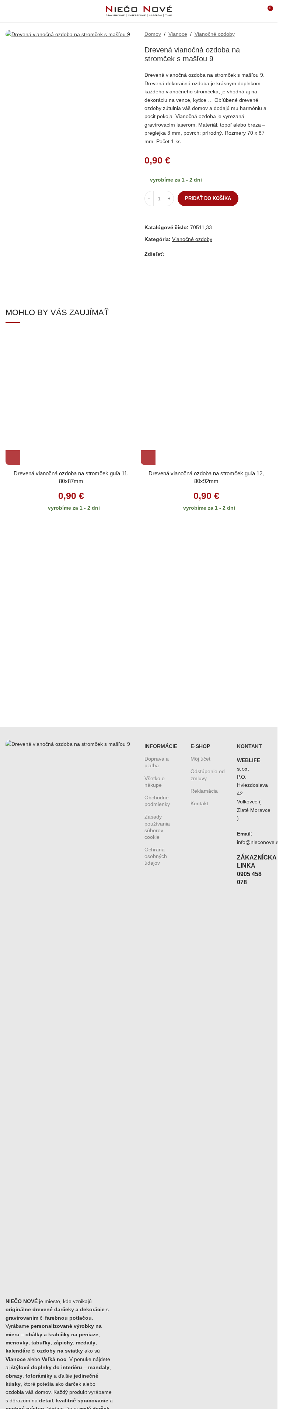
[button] (13, 457)
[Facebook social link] (169, 254)
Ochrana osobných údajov (155, 856)
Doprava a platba (156, 762)
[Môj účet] (253, 11)
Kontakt (199, 803)
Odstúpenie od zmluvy (208, 774)
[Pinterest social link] (186, 254)
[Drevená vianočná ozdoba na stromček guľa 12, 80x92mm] (206, 399)
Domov (152, 34)
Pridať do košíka (208, 198)
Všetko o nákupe (154, 781)
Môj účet (200, 759)
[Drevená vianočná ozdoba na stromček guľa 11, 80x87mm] (71, 399)
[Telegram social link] (204, 254)
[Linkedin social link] (195, 254)
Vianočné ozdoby (215, 34)
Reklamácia (204, 791)
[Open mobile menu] (8, 11)
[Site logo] (139, 11)
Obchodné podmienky (157, 801)
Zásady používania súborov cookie (157, 827)
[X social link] (178, 254)
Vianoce (177, 34)
